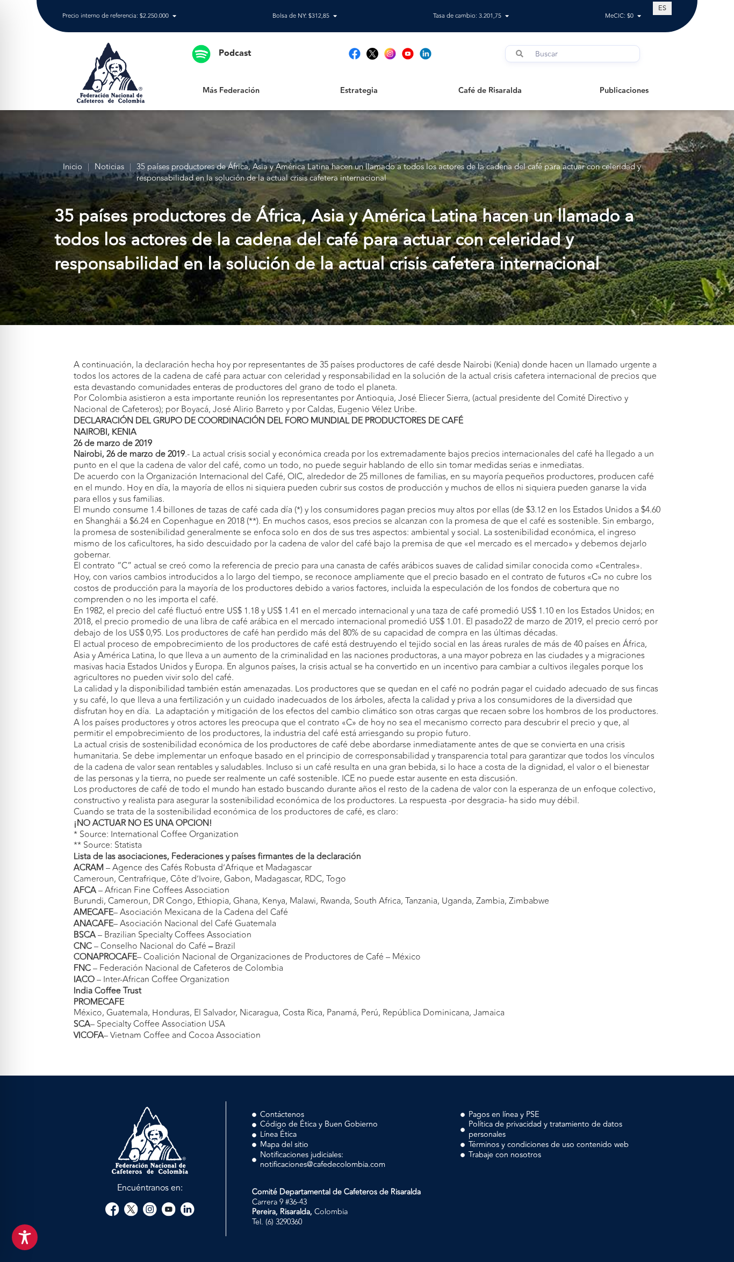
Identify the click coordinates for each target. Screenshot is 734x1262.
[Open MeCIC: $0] (639, 16)
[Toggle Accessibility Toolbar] (25, 1237)
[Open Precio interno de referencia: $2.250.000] (174, 16)
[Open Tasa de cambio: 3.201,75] (507, 16)
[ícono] (372, 54)
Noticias (109, 167)
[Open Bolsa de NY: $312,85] (335, 16)
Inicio (72, 167)
